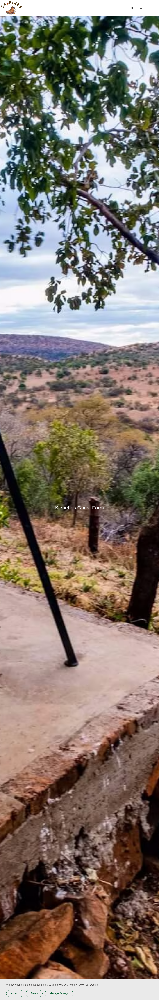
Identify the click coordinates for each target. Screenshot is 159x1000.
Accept (15, 993)
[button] (140, 8)
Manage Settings (59, 993)
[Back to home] (11, 8)
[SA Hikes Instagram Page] (132, 8)
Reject (34, 993)
